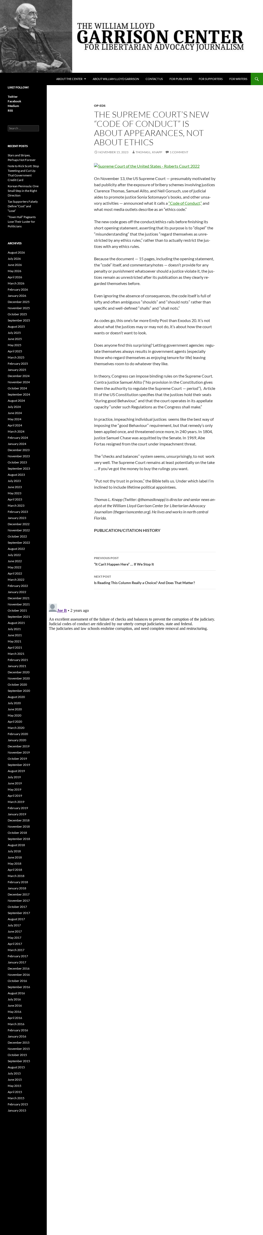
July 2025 (14, 333)
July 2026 (14, 259)
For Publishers (181, 78)
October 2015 (17, 1055)
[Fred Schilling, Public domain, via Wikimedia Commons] (147, 165)
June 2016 (15, 1005)
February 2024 (18, 438)
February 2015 (18, 1104)
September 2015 (19, 1061)
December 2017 (19, 894)
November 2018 (19, 826)
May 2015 (14, 1086)
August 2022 (16, 549)
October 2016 (17, 981)
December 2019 (19, 746)
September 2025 (19, 320)
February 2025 (18, 363)
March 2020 (16, 728)
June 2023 (15, 487)
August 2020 (16, 697)
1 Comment (179, 152)
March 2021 (16, 654)
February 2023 (18, 512)
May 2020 (14, 715)
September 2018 (19, 839)
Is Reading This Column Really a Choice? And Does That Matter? (144, 580)
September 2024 (19, 394)
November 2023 (19, 456)
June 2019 (15, 783)
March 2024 (16, 431)
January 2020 (17, 740)
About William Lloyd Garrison (116, 78)
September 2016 (19, 987)
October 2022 (17, 536)
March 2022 (16, 579)
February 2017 (18, 956)
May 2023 (14, 493)
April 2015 (15, 1092)
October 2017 (17, 907)
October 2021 (17, 610)
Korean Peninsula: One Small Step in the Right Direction (23, 190)
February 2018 (18, 882)
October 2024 (17, 388)
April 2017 (15, 944)
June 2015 (15, 1079)
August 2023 (16, 475)
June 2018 (15, 857)
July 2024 (14, 407)
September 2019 (19, 765)
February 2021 (18, 660)
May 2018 (14, 863)
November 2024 (19, 382)
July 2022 (14, 555)
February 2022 (18, 586)
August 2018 (16, 845)
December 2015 (19, 1042)
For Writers (238, 78)
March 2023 (16, 505)
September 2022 (19, 542)
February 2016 (18, 1030)
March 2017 (16, 950)
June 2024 (15, 413)
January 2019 (17, 814)
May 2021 (14, 641)
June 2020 (15, 709)
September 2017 (19, 913)
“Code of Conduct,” (185, 203)
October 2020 (17, 684)
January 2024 (17, 444)
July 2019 (14, 777)
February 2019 (18, 808)
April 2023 (15, 499)
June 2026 (15, 265)
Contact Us (154, 78)
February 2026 (18, 289)
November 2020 (19, 678)
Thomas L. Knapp (149, 152)
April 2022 (15, 573)
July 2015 (14, 1073)
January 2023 (17, 518)
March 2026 (16, 283)
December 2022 (19, 524)
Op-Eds (100, 106)
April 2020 (15, 721)
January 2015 (17, 1110)
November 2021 (19, 604)
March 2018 (16, 876)
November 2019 (19, 752)
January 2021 (17, 666)
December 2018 (19, 820)
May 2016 (14, 1012)
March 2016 (16, 1024)
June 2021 (15, 635)
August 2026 (16, 252)
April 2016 (15, 1018)
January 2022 (17, 592)
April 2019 (15, 796)
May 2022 (14, 567)
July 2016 (14, 999)
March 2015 (16, 1098)
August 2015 (16, 1067)
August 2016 (16, 993)
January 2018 (17, 888)
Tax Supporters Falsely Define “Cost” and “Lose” (23, 206)
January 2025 (17, 370)
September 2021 (19, 617)
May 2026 (14, 271)
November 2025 (19, 308)
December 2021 (19, 598)
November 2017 (19, 900)
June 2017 (15, 931)
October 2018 (17, 833)
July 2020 (14, 703)
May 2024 (14, 419)
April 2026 (15, 277)
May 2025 (14, 345)
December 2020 (19, 672)
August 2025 (16, 326)
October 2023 (17, 462)
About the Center (69, 78)
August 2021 (16, 623)
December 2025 (19, 302)
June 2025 (15, 339)
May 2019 (14, 789)
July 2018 (14, 851)
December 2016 (19, 968)
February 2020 (18, 734)
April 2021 (15, 647)
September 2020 (19, 691)
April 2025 (15, 351)
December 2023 (19, 450)
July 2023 (14, 481)
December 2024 (19, 376)
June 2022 (15, 561)
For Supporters (211, 78)
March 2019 (16, 802)
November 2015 (19, 1049)
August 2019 (16, 771)
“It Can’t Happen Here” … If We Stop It (124, 561)
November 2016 (19, 975)
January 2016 (17, 1036)
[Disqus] (155, 666)
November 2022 (19, 530)
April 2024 (15, 425)
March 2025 (16, 357)
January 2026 (17, 296)
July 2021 (14, 629)
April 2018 (15, 870)
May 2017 (14, 937)
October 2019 (17, 758)
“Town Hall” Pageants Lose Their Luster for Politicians (22, 221)
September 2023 (19, 468)
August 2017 (16, 919)
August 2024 (16, 400)
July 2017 (14, 925)
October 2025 (17, 314)
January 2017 (17, 962)
